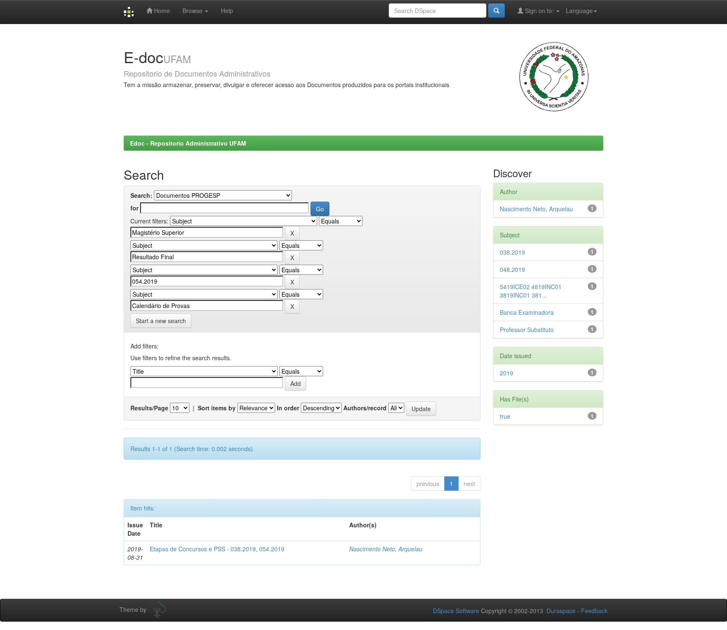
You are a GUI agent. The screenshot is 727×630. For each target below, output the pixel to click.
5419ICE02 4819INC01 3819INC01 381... (531, 290)
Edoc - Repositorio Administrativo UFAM (188, 143)
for (134, 208)
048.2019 (512, 269)
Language (579, 10)
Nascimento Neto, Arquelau (385, 549)
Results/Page (149, 408)
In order (288, 408)
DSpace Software (456, 610)
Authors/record (365, 408)
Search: (141, 195)
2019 (506, 373)
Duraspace (561, 610)
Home (161, 10)
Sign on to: (539, 10)
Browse (193, 10)
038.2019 (512, 252)
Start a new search (161, 320)
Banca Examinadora (527, 312)
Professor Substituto (527, 329)
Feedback (594, 610)
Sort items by (217, 408)
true (505, 416)
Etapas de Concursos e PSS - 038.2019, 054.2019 (217, 549)
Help (227, 10)
